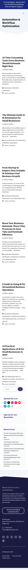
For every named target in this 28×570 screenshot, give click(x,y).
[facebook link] (11, 537)
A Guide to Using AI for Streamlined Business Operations (13, 287)
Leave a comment (9, 93)
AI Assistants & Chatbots (18, 257)
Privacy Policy (6, 556)
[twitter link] (7, 537)
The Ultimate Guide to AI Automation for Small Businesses (13, 117)
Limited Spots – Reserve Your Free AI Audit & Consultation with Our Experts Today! (14, 4)
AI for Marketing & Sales (18, 198)
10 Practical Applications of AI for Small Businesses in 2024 (13, 350)
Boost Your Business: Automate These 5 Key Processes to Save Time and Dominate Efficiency (13, 229)
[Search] (20, 389)
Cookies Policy (6, 558)
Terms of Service (16, 556)
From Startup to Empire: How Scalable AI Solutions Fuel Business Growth (13, 172)
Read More (5, 84)
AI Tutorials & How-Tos (11, 140)
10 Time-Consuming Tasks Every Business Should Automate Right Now (13, 62)
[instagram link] (3, 537)
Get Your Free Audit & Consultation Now (13, 511)
